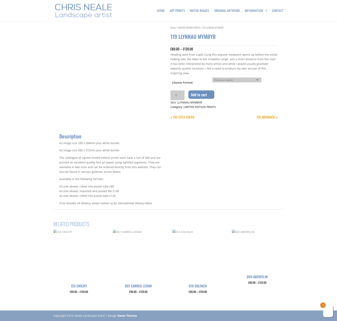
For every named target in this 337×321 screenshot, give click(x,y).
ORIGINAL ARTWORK (227, 11)
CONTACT (278, 11)
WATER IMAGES (199, 11)
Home (173, 27)
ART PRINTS (177, 11)
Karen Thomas (127, 315)
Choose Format (182, 82)
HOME (161, 11)
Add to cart (199, 94)
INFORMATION (254, 11)
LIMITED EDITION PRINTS (189, 27)
